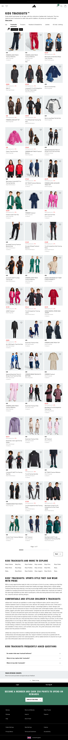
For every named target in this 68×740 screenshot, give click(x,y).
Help (7, 718)
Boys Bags (18, 567)
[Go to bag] (65, 6)
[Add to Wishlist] (21, 35)
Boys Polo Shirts (47, 564)
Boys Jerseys (38, 567)
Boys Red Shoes (47, 568)
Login (17, 684)
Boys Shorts (47, 571)
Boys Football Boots (29, 568)
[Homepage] (34, 7)
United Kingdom (36, 737)
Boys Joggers (39, 571)
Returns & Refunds (29, 710)
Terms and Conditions (30, 731)
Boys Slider (57, 564)
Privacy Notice (9, 731)
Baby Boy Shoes (17, 564)
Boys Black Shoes (18, 571)
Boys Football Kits (29, 564)
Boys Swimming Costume (57, 571)
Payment (46, 714)
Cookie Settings (10, 727)
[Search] (61, 6)
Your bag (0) (49, 684)
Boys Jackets (38, 564)
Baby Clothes (9, 564)
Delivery (8, 710)
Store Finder (28, 718)
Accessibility (47, 731)
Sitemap (8, 714)
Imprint (27, 714)
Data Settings (28, 727)
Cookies (46, 727)
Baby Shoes (8, 567)
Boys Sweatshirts (57, 568)
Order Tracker (47, 710)
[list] (34, 25)
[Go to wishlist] (7, 6)
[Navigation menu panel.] (3, 6)
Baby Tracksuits (8, 571)
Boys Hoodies (29, 571)
